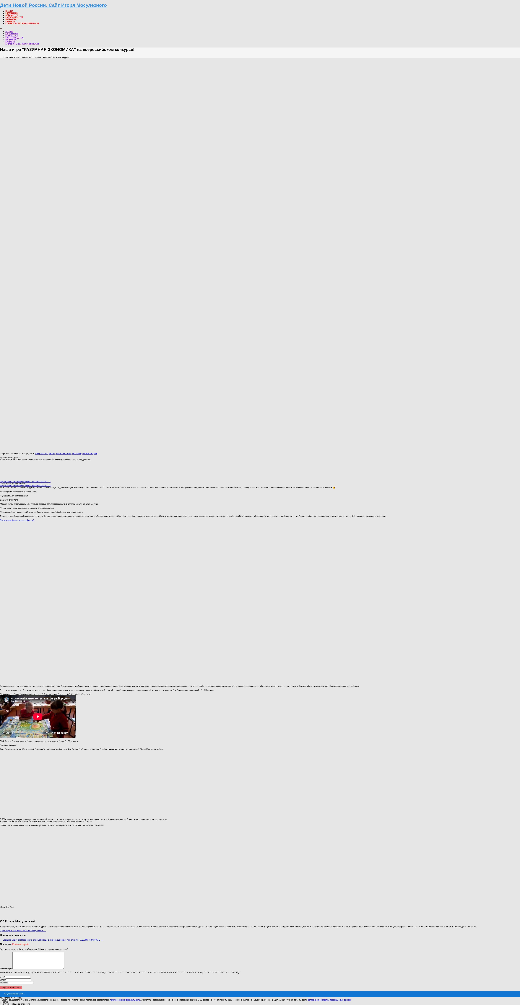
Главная (9, 11)
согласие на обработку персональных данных (329, 1000)
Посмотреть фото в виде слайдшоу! (17, 520)
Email (2, 980)
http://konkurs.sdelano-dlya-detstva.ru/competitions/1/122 (25, 481)
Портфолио (11, 19)
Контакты (10, 21)
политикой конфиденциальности (125, 1000)
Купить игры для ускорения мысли (22, 23)
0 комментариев (89, 453)
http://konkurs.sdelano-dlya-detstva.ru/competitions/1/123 (25, 485)
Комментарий (6, 968)
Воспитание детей (14, 17)
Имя (2, 977)
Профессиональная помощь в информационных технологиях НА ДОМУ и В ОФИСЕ (61, 940)
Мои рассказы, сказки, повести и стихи (53, 453)
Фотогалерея (11, 15)
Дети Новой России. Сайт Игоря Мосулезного (53, 5)
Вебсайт (4, 982)
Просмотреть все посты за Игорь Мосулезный (23, 930)
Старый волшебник (10, 940)
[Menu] (1, 28)
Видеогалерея (11, 13)
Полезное (76, 453)
